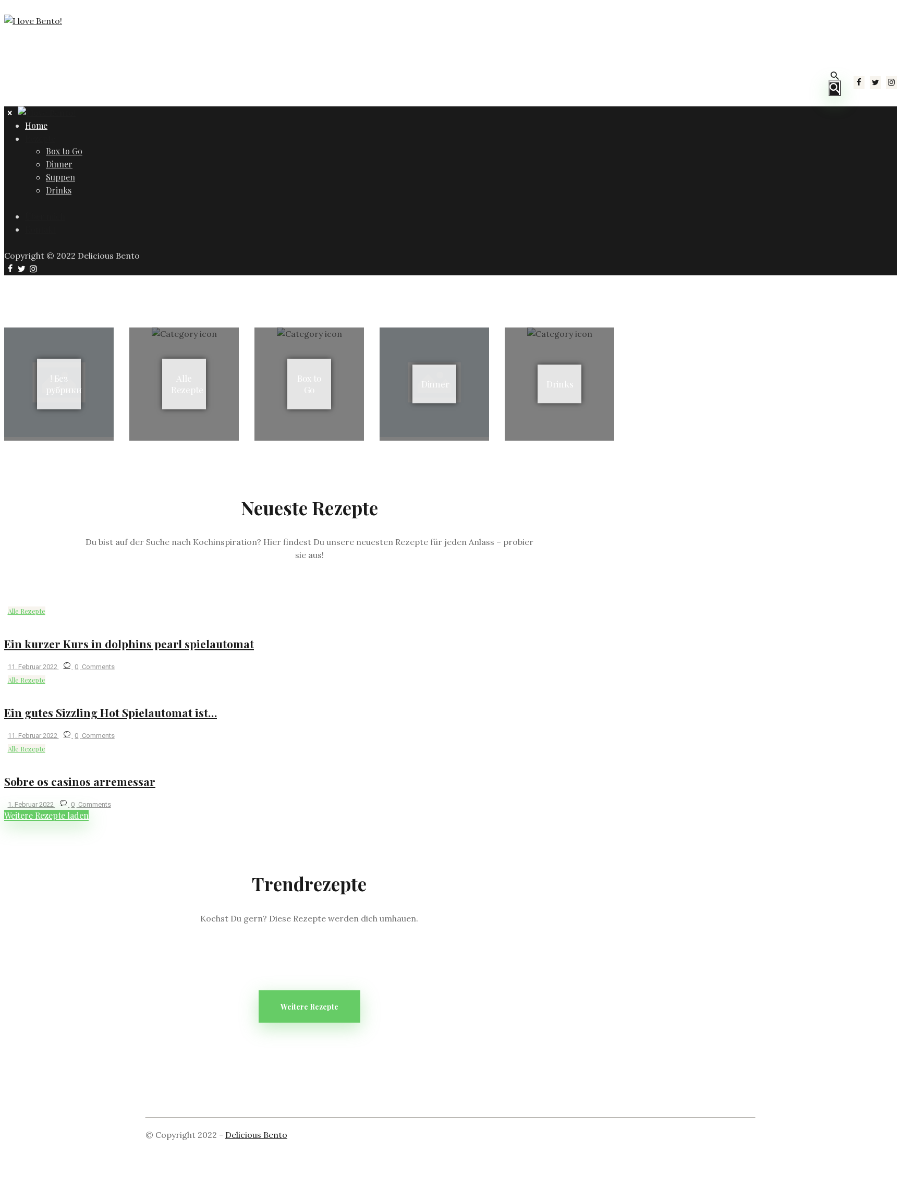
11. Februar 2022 (33, 667)
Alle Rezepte (26, 610)
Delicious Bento (256, 1135)
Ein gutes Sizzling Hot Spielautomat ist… (110, 712)
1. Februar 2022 (31, 804)
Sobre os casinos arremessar (79, 781)
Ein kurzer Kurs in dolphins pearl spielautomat (129, 643)
